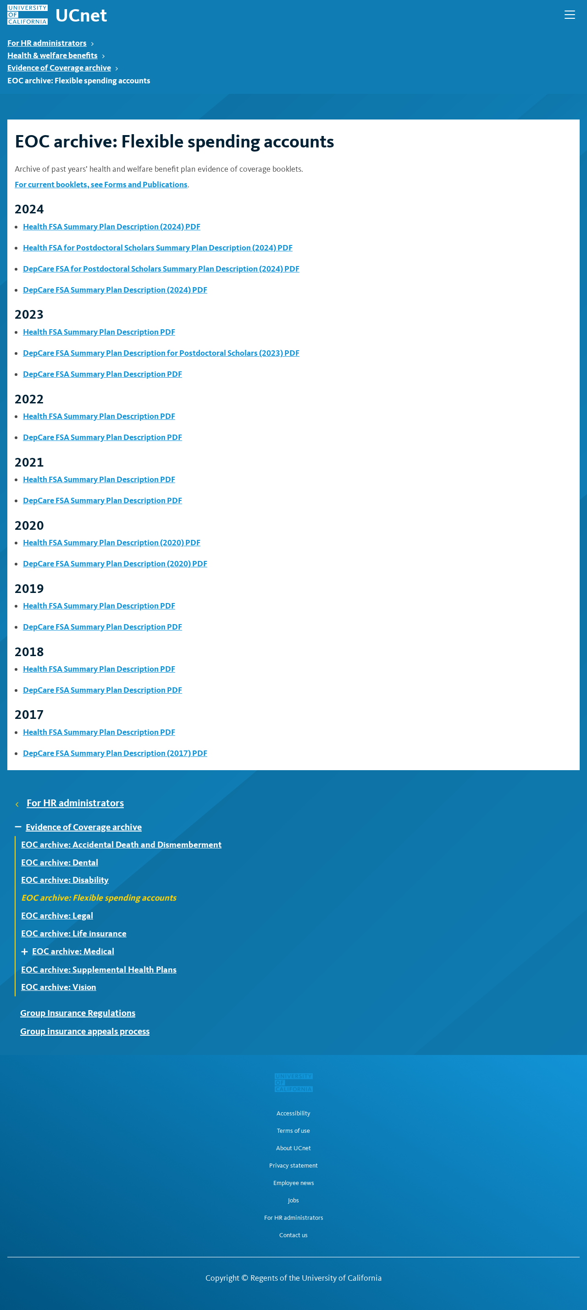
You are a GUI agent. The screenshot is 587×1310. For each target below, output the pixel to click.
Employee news (293, 1183)
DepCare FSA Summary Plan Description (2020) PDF (115, 563)
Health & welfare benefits (52, 55)
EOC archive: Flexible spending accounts (98, 898)
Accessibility (293, 1113)
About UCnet (293, 1148)
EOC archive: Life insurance (74, 934)
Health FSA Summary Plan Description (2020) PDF (111, 542)
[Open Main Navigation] (570, 14)
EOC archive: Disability (65, 880)
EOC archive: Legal (57, 916)
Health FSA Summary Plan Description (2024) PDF (111, 226)
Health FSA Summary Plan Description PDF (99, 331)
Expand (21, 826)
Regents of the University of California (316, 1278)
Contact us (293, 1235)
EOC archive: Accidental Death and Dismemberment (121, 845)
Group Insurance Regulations (77, 1012)
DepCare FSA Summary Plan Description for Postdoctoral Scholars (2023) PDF (161, 353)
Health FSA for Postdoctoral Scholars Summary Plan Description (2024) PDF (158, 247)
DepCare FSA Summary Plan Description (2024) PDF (115, 289)
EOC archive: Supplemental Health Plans (99, 970)
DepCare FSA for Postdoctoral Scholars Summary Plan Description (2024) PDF (161, 268)
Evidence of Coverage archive (59, 67)
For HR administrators (47, 43)
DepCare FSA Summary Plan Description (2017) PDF (115, 753)
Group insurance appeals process (85, 1031)
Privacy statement (293, 1166)
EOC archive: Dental (59, 863)
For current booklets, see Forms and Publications (101, 184)
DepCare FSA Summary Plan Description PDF (102, 374)
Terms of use (293, 1131)
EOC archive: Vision (58, 987)
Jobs (293, 1200)
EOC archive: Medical (73, 951)
